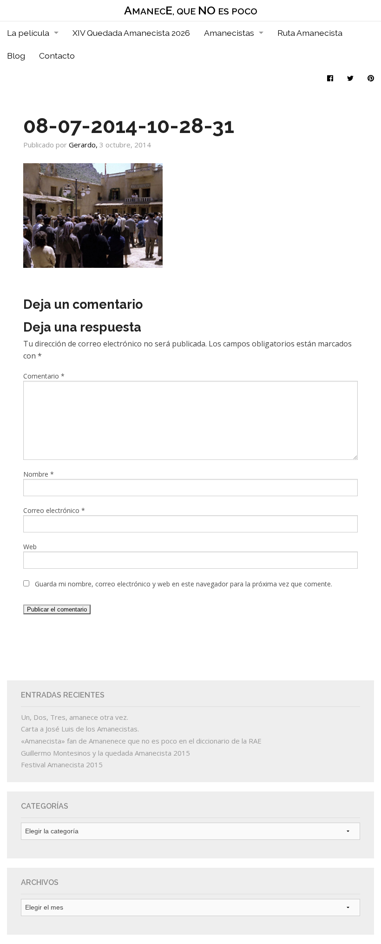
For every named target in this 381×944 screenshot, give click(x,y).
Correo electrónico (54, 510)
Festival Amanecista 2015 (62, 764)
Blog (16, 55)
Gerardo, (84, 144)
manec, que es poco (190, 10)
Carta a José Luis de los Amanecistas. (80, 728)
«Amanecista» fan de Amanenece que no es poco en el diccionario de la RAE (141, 740)
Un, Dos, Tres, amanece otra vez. (74, 717)
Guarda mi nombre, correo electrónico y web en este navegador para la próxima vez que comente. (183, 583)
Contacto (57, 55)
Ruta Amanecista (309, 33)
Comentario (44, 376)
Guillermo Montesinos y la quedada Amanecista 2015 (105, 753)
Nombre (38, 474)
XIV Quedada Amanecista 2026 (131, 33)
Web (30, 546)
